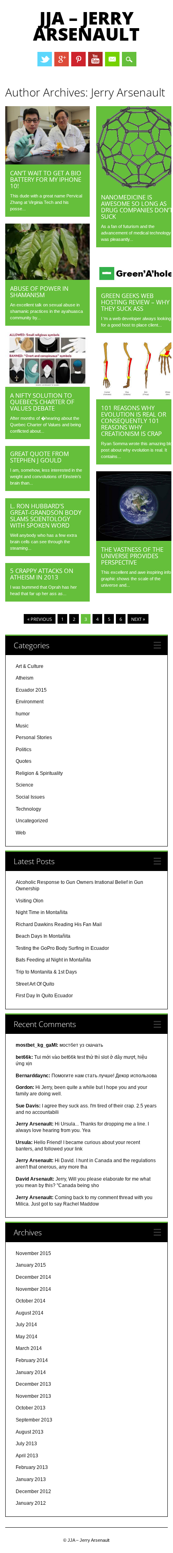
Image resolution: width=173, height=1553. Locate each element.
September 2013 (34, 1420)
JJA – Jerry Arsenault (86, 26)
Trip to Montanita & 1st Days (46, 972)
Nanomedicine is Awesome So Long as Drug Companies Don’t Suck (137, 206)
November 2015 (33, 1253)
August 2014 (29, 1313)
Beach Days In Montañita (43, 936)
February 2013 (32, 1467)
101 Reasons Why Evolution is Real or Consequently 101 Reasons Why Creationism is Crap (133, 421)
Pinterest (78, 59)
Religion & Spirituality (39, 773)
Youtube (95, 59)
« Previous (39, 619)
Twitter (44, 59)
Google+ (61, 59)
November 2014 (33, 1289)
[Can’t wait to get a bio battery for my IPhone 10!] (47, 162)
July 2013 (26, 1443)
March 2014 (29, 1348)
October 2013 (30, 1408)
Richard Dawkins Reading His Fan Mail (59, 924)
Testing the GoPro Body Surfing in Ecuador (62, 948)
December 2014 (33, 1277)
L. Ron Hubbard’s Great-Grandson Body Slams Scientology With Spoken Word (45, 515)
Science (24, 785)
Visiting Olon (29, 901)
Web (21, 833)
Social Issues (30, 797)
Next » (138, 619)
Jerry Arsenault (128, 92)
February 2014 (32, 1360)
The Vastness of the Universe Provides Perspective (132, 555)
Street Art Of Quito (35, 984)
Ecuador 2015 (31, 690)
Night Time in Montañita (42, 912)
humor (23, 714)
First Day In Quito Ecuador (44, 995)
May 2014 (26, 1336)
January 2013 (31, 1479)
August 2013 (29, 1432)
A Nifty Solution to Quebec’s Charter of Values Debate (42, 401)
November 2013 (33, 1396)
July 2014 (26, 1324)
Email (112, 59)
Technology (28, 809)
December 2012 (33, 1491)
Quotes (23, 761)
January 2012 (31, 1503)
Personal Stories (34, 737)
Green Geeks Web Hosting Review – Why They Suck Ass (135, 302)
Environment (29, 702)
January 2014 (31, 1372)
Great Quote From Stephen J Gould (39, 457)
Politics (23, 749)
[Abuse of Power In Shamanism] (47, 278)
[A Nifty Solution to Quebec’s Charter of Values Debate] (47, 385)
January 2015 (31, 1265)
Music (22, 726)
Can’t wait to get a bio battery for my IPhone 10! (45, 179)
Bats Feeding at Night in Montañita (53, 960)
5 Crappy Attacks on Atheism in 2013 (41, 574)
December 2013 (33, 1384)
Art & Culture (29, 666)
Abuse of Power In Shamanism (39, 291)
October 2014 (30, 1301)
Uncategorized (32, 821)
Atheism (24, 678)
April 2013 (27, 1456)
